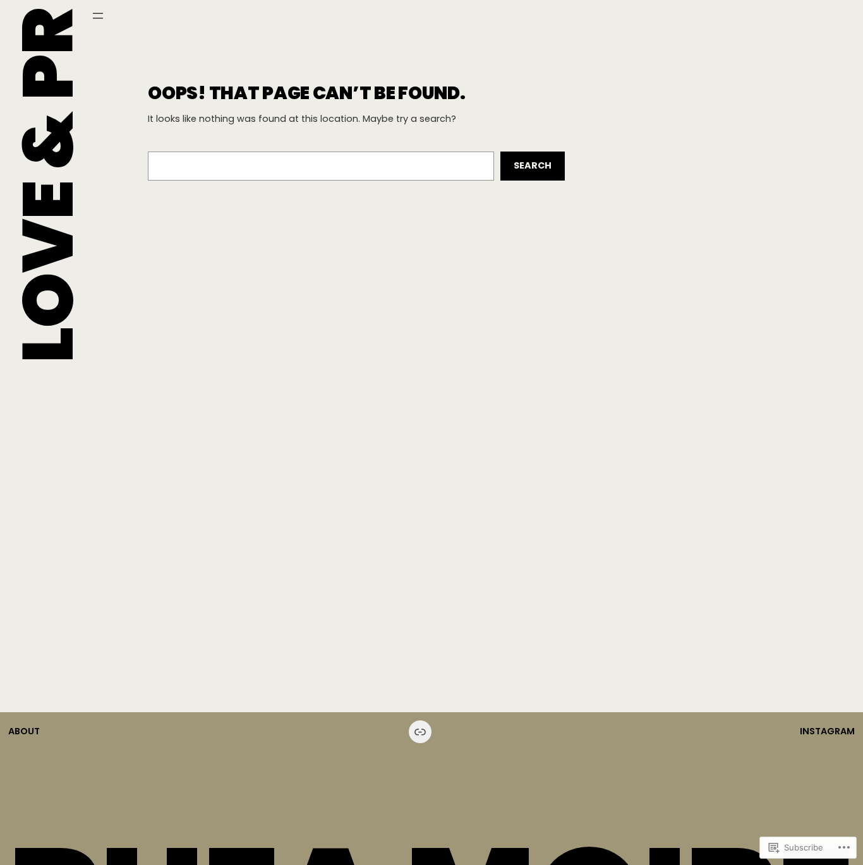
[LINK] (420, 731)
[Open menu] (98, 15)
